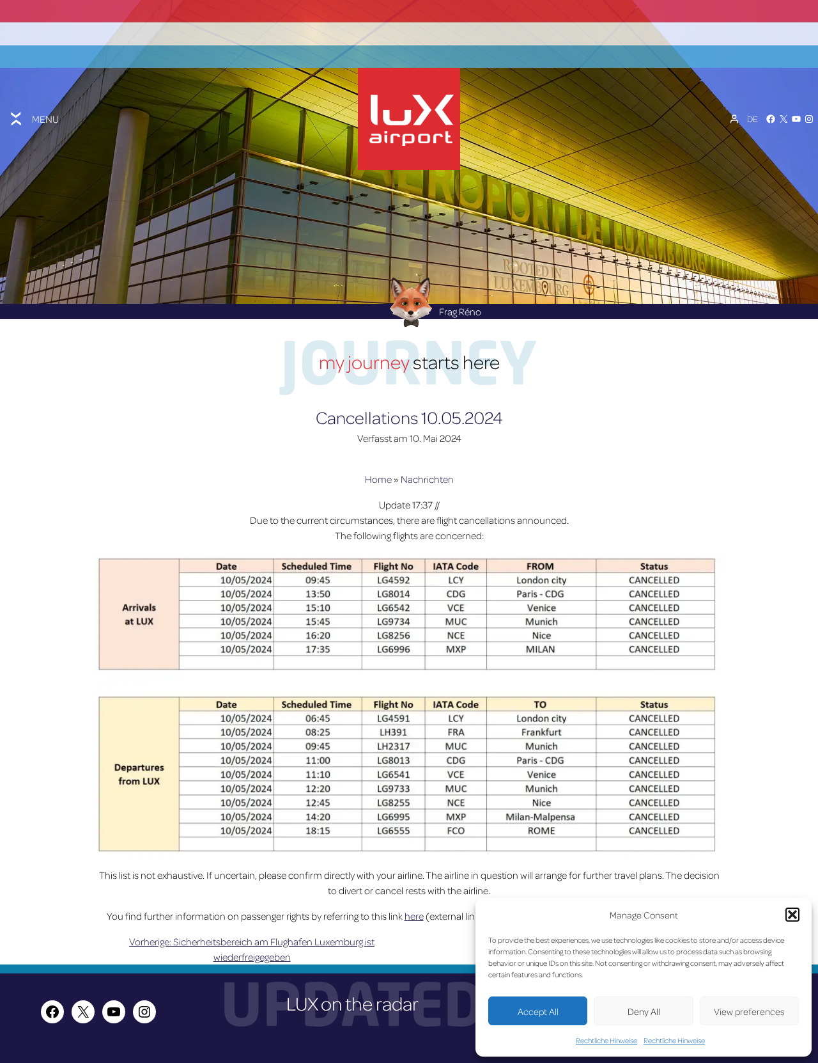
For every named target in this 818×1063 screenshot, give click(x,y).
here (414, 915)
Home (378, 479)
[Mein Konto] (734, 119)
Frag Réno (460, 311)
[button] (792, 914)
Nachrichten (427, 479)
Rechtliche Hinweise (606, 1040)
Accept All (538, 1011)
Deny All (644, 1011)
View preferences (749, 1011)
